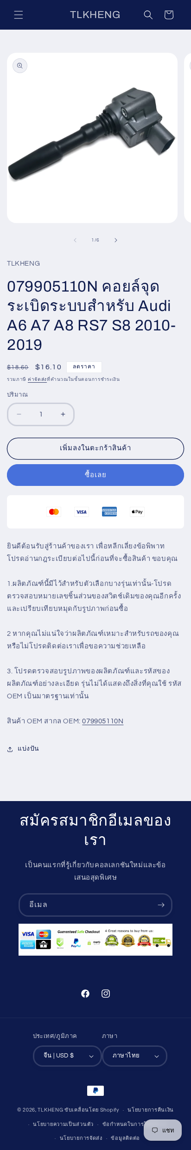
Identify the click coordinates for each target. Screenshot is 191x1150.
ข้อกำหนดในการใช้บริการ (134, 1124)
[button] (18, 15)
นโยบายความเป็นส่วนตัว (63, 1124)
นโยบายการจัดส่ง (81, 1138)
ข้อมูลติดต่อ (125, 1138)
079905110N (102, 721)
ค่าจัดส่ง (37, 379)
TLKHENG (50, 1110)
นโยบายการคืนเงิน (150, 1110)
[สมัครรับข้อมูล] (161, 905)
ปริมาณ (17, 395)
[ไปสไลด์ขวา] (116, 240)
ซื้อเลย (96, 475)
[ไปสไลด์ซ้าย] (75, 240)
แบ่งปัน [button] (28, 749)
